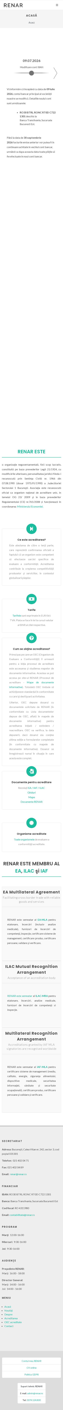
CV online (32, 1367)
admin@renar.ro (35, 1393)
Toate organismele (24, 839)
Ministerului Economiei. (30, 506)
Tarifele (16, 615)
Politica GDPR (31, 1374)
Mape (31, 797)
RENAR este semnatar (19, 995)
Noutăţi (8, 1310)
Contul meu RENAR (31, 1361)
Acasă (7, 1306)
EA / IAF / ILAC (36, 787)
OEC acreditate (13, 1322)
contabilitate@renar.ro (22, 1214)
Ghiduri (31, 792)
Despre (8, 1314)
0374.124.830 (34, 1400)
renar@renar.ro (18, 1174)
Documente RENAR (31, 801)
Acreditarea (11, 1318)
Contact (8, 1325)
